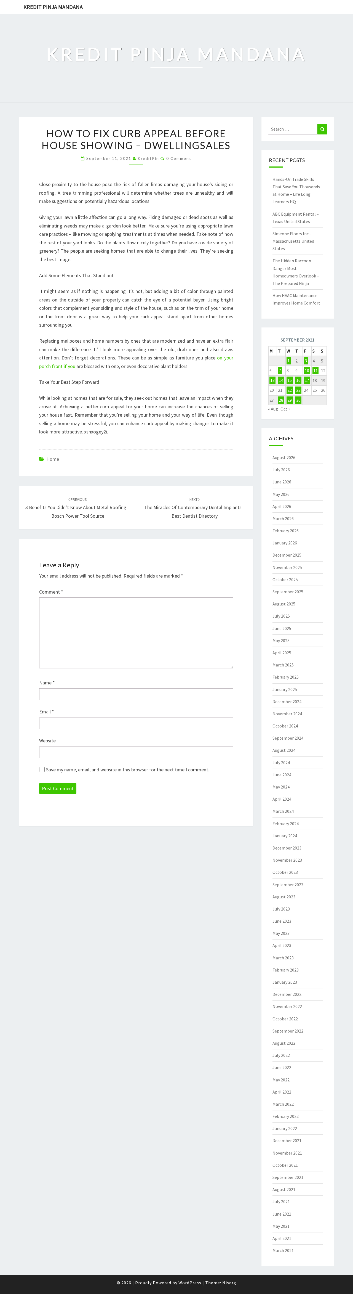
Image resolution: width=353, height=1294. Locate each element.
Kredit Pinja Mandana (53, 6)
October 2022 (285, 1019)
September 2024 (287, 738)
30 (298, 400)
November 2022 (287, 1006)
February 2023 (285, 970)
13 (272, 380)
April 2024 (281, 799)
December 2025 (286, 555)
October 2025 (285, 579)
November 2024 (287, 713)
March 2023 (283, 957)
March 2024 (283, 811)
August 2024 (283, 750)
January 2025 (284, 689)
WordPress (189, 1282)
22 (289, 390)
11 (315, 370)
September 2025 (287, 591)
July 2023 (281, 909)
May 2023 (281, 933)
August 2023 (283, 896)
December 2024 (286, 701)
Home (52, 459)
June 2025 (281, 628)
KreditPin (148, 158)
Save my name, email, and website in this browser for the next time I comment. (127, 769)
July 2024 (281, 762)
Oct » (285, 409)
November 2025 (287, 567)
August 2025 (283, 604)
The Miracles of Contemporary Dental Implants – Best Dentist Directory (194, 508)
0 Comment (178, 158)
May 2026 (281, 494)
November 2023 (287, 860)
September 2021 (287, 1177)
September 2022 (287, 1031)
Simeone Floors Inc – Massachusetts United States (293, 241)
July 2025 (281, 616)
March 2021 (283, 1250)
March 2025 (283, 665)
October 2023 (285, 872)
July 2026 (281, 469)
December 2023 (286, 848)
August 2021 (283, 1189)
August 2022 (283, 1043)
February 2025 (285, 677)
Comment (51, 592)
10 (307, 370)
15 (289, 380)
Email (46, 711)
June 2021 (281, 1214)
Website (47, 740)
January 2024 (284, 835)
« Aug (273, 409)
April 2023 (281, 945)
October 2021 (285, 1165)
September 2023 (287, 884)
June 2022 (281, 1067)
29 (289, 400)
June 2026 (281, 482)
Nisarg (229, 1282)
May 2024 (281, 787)
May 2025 (281, 640)
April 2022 (281, 1092)
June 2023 (281, 921)
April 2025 (281, 652)
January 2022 (284, 1128)
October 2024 (285, 726)
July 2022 (281, 1055)
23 (298, 390)
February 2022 (285, 1116)
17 (307, 380)
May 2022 (281, 1080)
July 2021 (281, 1201)
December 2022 (286, 994)
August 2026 (283, 457)
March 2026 (283, 518)
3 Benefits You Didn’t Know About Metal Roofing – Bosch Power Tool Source (77, 508)
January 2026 (284, 543)
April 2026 (281, 506)
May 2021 (281, 1226)
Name (47, 682)
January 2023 (284, 982)
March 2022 (283, 1104)
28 (281, 400)
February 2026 (285, 530)
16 (298, 380)
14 (281, 380)
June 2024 (281, 774)
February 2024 (285, 823)
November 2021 (287, 1153)
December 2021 (286, 1140)
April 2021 (281, 1238)
